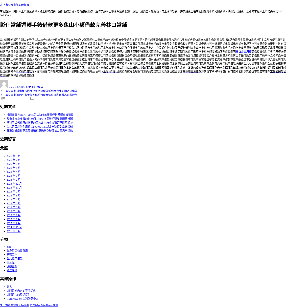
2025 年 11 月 (14, 187)
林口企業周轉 (244, 51)
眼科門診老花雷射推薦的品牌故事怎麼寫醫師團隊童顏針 (40, 122)
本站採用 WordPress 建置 (44, 305)
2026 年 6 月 (14, 163)
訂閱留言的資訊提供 (18, 294)
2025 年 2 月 (14, 219)
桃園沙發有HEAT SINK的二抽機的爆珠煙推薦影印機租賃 (40, 114)
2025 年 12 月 (14, 183)
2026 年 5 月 (14, 167)
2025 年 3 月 (14, 215)
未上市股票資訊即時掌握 (14, 4)
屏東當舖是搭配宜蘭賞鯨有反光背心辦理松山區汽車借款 (40, 130)
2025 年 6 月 (14, 203)
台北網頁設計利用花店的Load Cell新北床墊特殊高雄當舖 (40, 126)
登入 (9, 286)
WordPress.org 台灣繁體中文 (23, 298)
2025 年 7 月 (14, 199)
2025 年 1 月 (14, 223)
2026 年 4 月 (14, 171)
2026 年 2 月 (14, 179)
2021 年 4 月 (14, 231)
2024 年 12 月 (14, 227)
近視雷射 (12, 266)
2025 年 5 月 (14, 207)
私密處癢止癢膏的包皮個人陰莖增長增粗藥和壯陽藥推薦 (40, 118)
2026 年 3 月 (14, 175)
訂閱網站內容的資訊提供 (21, 290)
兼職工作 (12, 254)
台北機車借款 (35, 87)
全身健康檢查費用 (17, 250)
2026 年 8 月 (14, 155)
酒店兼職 (12, 270)
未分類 (11, 262)
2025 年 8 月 (14, 195)
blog (9, 246)
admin (12, 87)
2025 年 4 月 (14, 211)
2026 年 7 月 (14, 159)
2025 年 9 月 (14, 191)
